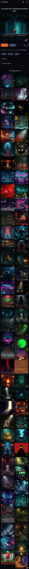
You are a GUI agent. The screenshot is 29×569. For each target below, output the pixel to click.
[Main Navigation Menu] (26, 2)
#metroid (10, 54)
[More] (22, 45)
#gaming (4, 54)
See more (24, 50)
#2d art (17, 54)
